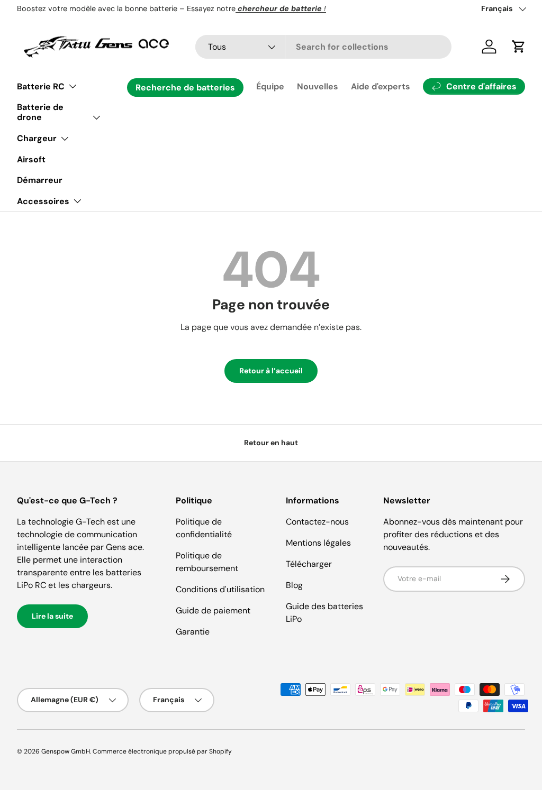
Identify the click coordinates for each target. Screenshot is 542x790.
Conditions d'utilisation (220, 589)
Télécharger (309, 563)
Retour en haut (271, 442)
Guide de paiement (213, 610)
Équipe (270, 86)
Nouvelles (317, 86)
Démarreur (39, 180)
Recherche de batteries (185, 87)
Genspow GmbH (65, 751)
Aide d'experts (380, 86)
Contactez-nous (317, 521)
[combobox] (323, 47)
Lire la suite (52, 616)
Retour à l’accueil (271, 370)
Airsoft (31, 159)
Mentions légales (318, 542)
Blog (294, 585)
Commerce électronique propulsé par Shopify (162, 751)
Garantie (193, 631)
